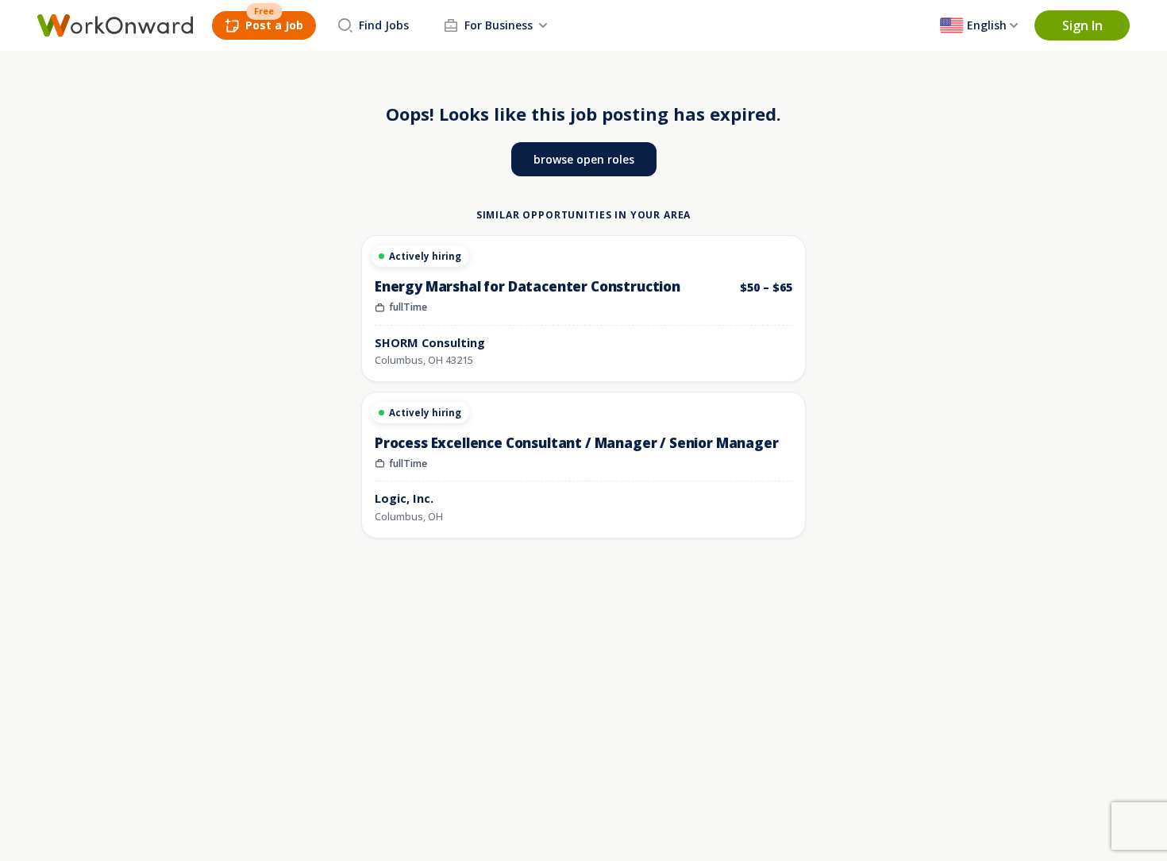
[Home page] (115, 25)
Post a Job (274, 25)
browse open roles (583, 159)
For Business (498, 25)
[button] (1082, 25)
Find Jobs (384, 25)
